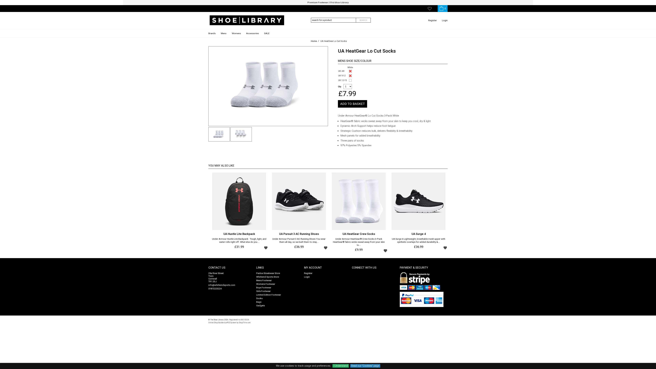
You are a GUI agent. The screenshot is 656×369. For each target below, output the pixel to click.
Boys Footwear (263, 287)
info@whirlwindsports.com (221, 285)
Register (432, 20)
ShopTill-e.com (245, 322)
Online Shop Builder (216, 322)
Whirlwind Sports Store (267, 276)
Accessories (252, 33)
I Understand (340, 366)
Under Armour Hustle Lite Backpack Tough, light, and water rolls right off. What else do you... (239, 241)
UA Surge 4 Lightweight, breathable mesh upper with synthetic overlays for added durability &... (418, 241)
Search (363, 20)
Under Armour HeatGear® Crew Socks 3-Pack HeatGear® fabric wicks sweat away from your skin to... (359, 242)
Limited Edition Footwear (268, 294)
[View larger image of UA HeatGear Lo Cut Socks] (268, 86)
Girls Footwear (263, 291)
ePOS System (231, 322)
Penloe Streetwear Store (268, 273)
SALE (266, 33)
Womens (236, 33)
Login (445, 20)
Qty (339, 86)
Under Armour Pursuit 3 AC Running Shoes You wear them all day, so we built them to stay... (299, 241)
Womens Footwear (265, 284)
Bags (258, 302)
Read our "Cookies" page (365, 366)
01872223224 (215, 288)
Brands (212, 33)
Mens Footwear (264, 280)
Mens (223, 33)
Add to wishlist (266, 248)
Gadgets (260, 305)
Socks (259, 298)
